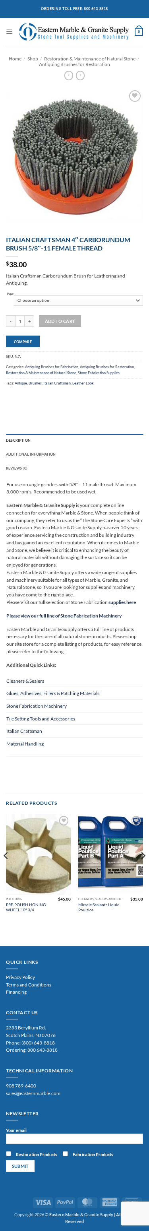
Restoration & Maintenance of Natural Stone (89, 58)
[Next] (142, 871)
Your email (16, 1130)
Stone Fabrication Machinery (36, 706)
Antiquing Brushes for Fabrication (51, 367)
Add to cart (60, 321)
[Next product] (69, 75)
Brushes (35, 383)
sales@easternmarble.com (33, 1093)
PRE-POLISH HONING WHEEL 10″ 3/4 (26, 907)
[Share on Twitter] (22, 397)
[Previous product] (80, 75)
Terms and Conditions (28, 984)
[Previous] (6, 871)
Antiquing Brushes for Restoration (74, 64)
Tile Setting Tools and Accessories (40, 718)
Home (15, 58)
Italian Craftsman (57, 383)
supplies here (122, 602)
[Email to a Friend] (32, 397)
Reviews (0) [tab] (16, 468)
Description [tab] (18, 440)
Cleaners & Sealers (25, 680)
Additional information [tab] (31, 454)
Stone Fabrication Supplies (99, 373)
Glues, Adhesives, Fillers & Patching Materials (52, 693)
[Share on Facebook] (11, 397)
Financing (16, 991)
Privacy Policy (20, 977)
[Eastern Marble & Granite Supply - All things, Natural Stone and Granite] (74, 32)
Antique (21, 383)
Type (10, 294)
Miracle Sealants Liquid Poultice (99, 907)
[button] (9, 31)
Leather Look (83, 383)
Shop (32, 58)
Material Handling (25, 743)
